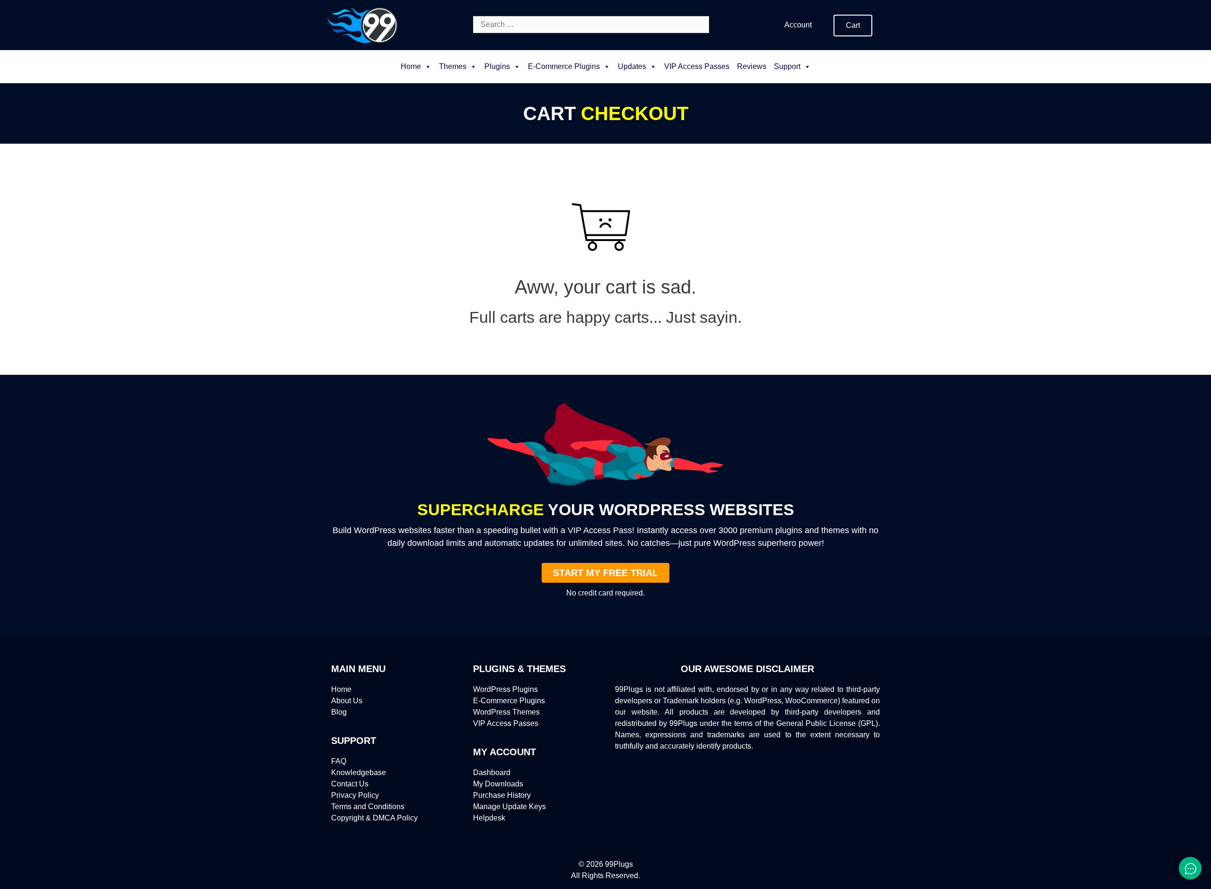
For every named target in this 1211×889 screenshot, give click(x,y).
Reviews (751, 66)
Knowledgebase (358, 772)
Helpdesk (489, 818)
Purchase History (502, 795)
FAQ (338, 761)
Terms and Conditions (367, 807)
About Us (346, 701)
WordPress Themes (506, 712)
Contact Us (350, 784)
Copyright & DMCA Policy (374, 818)
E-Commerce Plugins (509, 701)
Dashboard (491, 772)
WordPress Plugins (505, 689)
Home (411, 66)
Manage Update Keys (509, 807)
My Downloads (498, 784)
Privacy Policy (355, 795)
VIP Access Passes (696, 66)
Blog (339, 712)
